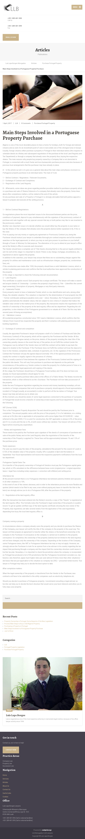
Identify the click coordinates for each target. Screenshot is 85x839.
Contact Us (6, 789)
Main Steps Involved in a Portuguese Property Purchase (23, 628)
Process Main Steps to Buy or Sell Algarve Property (22, 624)
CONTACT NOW (11, 750)
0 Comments (26, 123)
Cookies (5, 797)
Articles (5, 782)
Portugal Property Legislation (14, 647)
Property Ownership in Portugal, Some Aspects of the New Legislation (28, 621)
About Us (6, 786)
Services (6, 779)
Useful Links (7, 793)
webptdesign (47, 830)
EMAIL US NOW (11, 37)
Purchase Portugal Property (44, 123)
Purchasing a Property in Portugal (16, 626)
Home (5, 775)
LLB (5, 645)
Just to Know (8, 631)
